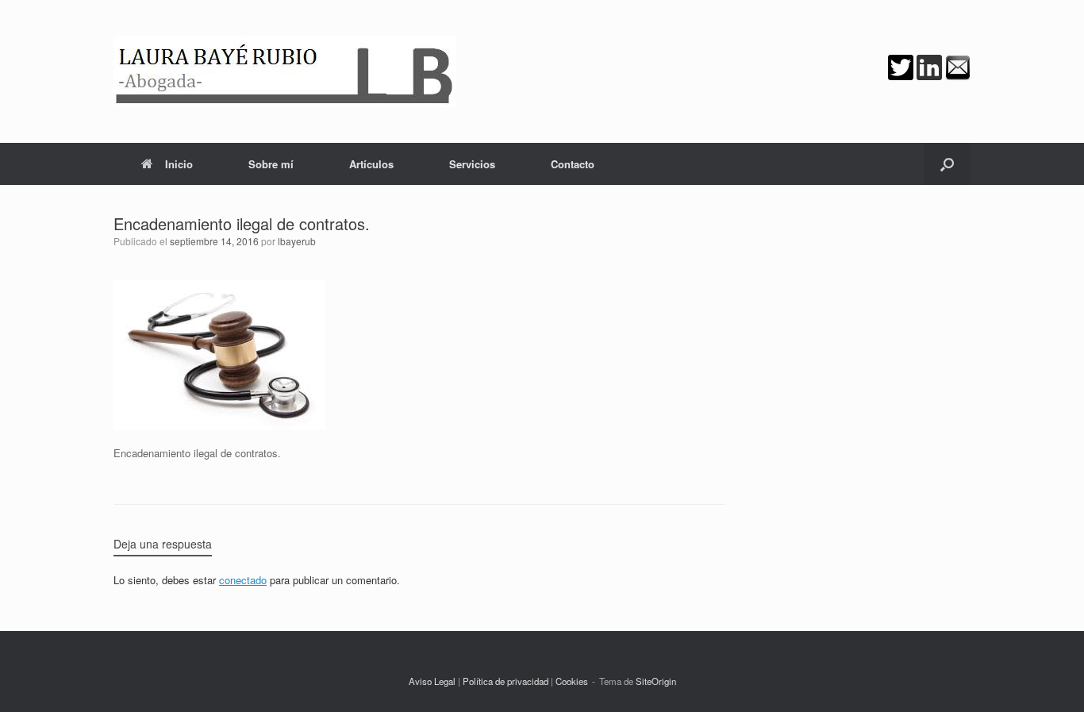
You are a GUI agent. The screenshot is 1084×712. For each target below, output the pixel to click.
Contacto (572, 163)
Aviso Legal (432, 681)
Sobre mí (271, 163)
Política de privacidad (505, 681)
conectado (243, 579)
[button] (947, 164)
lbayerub (297, 241)
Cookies (571, 681)
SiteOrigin (656, 681)
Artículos (371, 163)
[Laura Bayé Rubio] (284, 71)
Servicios (472, 163)
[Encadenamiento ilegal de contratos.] (219, 425)
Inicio (179, 163)
